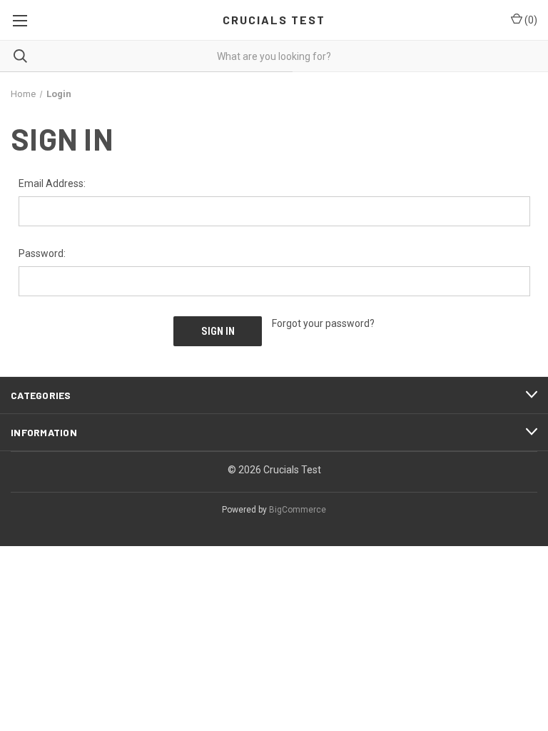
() (529, 20)
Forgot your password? (323, 323)
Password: (42, 253)
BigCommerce (297, 510)
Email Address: (52, 183)
